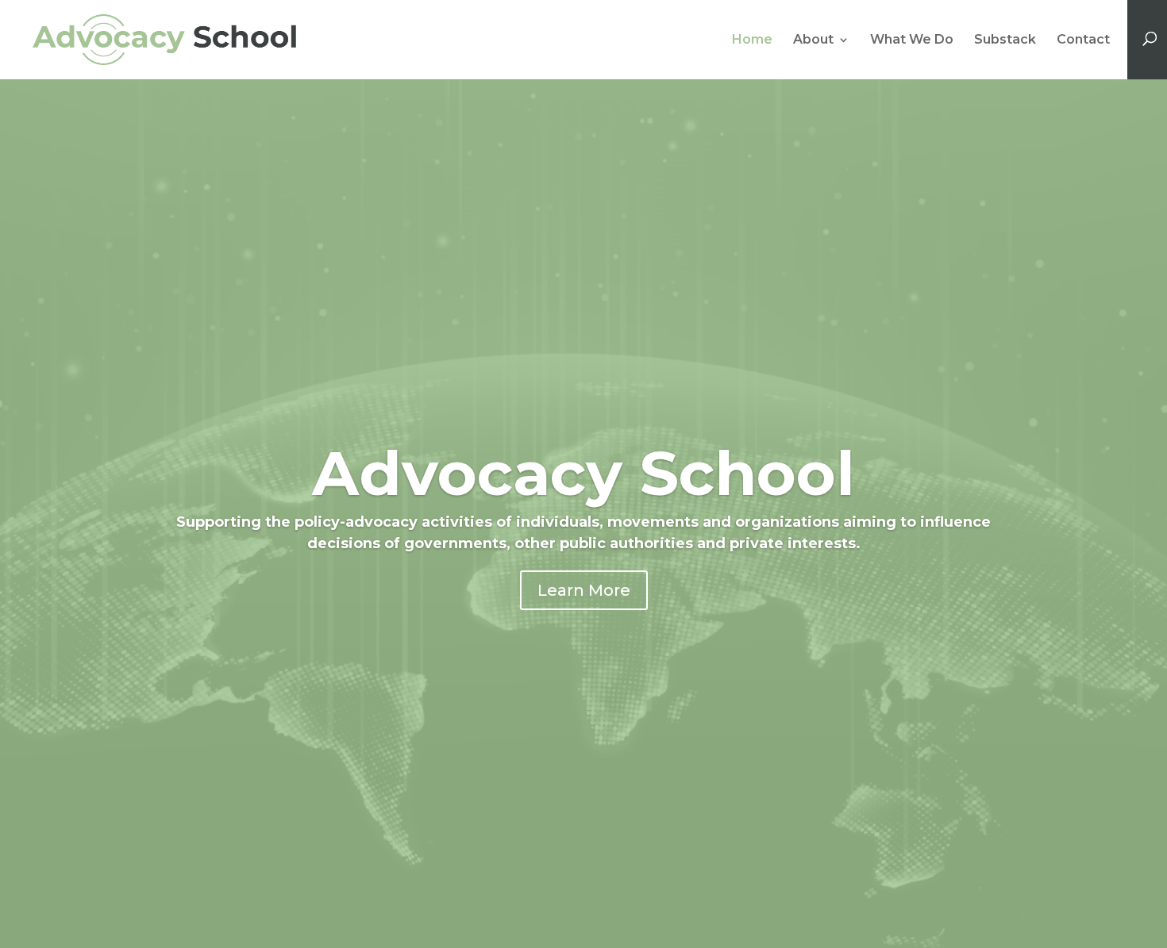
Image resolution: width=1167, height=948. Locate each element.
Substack (1005, 40)
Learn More (583, 590)
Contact (1083, 40)
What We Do (911, 40)
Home (752, 40)
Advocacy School (583, 473)
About (813, 40)
